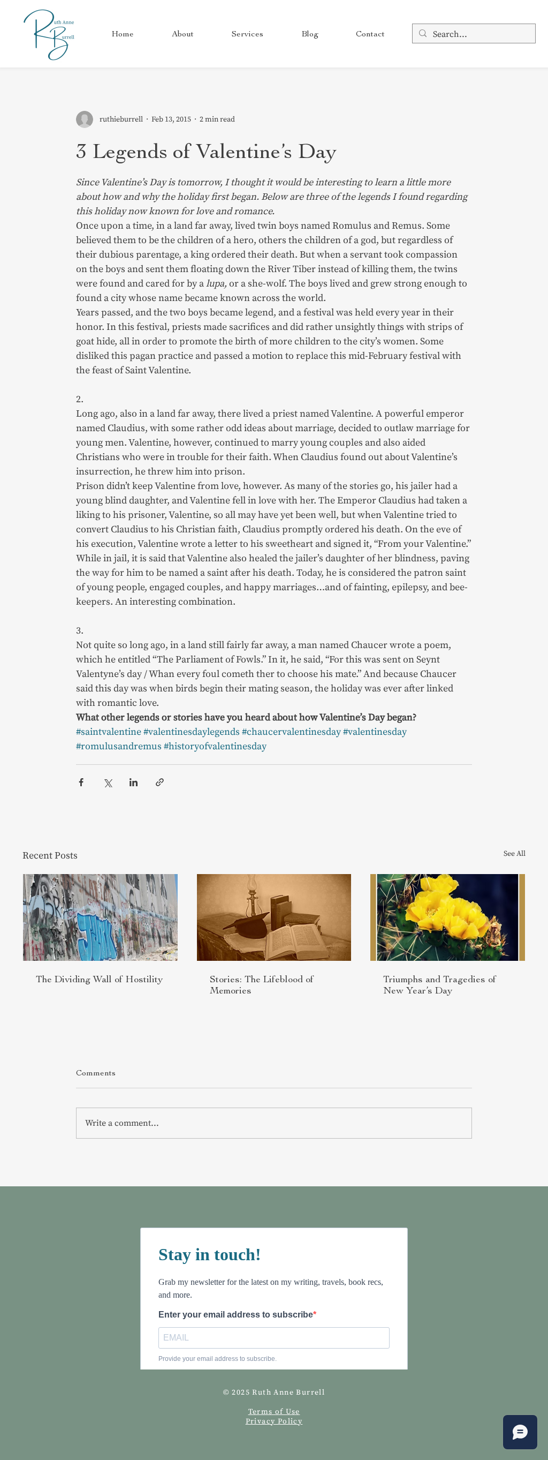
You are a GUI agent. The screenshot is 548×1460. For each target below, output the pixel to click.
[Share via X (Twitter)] (107, 782)
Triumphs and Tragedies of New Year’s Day (439, 985)
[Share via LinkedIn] (133, 782)
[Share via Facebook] (81, 782)
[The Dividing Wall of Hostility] (100, 917)
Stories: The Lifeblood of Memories (262, 985)
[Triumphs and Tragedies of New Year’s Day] (447, 917)
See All (515, 854)
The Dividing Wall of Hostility (99, 979)
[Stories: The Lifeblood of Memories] (274, 917)
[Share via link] (160, 782)
